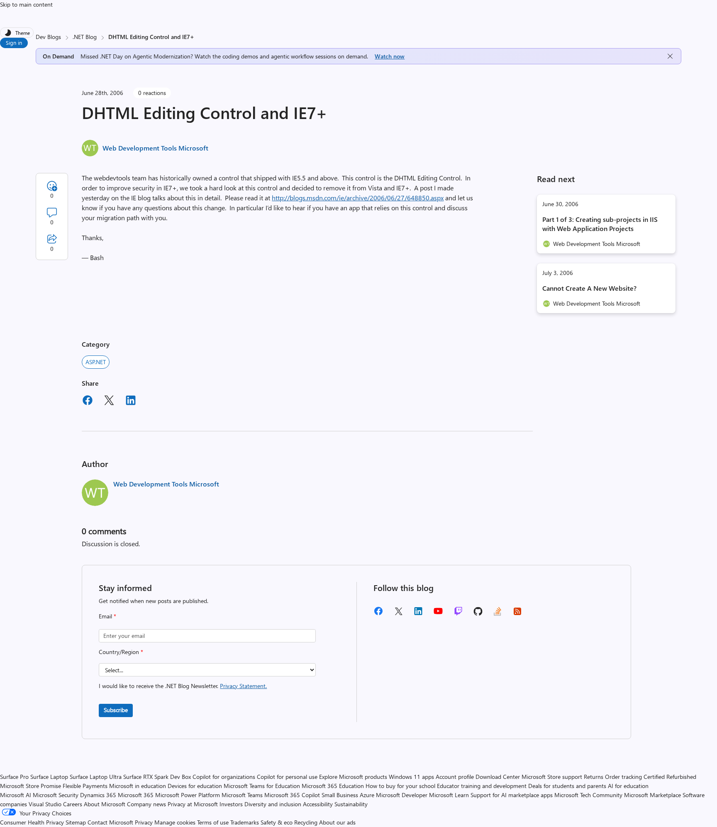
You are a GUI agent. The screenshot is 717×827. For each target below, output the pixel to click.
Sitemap (76, 822)
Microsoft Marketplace (652, 795)
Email (107, 616)
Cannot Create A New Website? (589, 288)
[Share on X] (109, 401)
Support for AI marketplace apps (512, 795)
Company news (146, 804)
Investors (231, 804)
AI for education (628, 786)
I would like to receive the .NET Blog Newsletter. (183, 686)
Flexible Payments (85, 786)
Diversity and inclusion (272, 804)
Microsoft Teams (242, 795)
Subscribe (116, 710)
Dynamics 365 (98, 795)
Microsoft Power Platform (187, 795)
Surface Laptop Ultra (96, 777)
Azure (367, 795)
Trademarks (244, 822)
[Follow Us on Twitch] (458, 614)
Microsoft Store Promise (30, 786)
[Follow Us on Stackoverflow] (497, 614)
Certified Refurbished (670, 777)
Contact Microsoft (110, 822)
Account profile (455, 777)
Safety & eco (277, 822)
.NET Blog (85, 37)
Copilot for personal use (287, 777)
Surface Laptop (49, 777)
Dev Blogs (48, 37)
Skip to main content (26, 4)
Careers (72, 804)
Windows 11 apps (411, 777)
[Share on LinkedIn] (131, 401)
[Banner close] (670, 56)
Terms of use (213, 822)
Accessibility (318, 804)
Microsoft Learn (449, 795)
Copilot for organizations (224, 777)
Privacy (144, 822)
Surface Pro (14, 777)
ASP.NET (95, 362)
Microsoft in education (137, 786)
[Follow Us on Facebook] (378, 614)
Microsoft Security (55, 795)
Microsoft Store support (552, 777)
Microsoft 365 (136, 795)
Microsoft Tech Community (588, 795)
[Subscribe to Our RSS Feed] (517, 614)
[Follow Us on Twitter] (398, 614)
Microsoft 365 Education (333, 786)
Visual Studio (45, 804)
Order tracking (623, 777)
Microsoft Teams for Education (262, 786)
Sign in (14, 42)
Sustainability (351, 804)
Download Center (498, 777)
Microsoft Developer (401, 795)
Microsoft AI (15, 795)
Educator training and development (482, 786)
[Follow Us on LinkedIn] (418, 614)
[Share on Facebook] (87, 401)
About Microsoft (104, 804)
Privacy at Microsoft (193, 804)
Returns (593, 777)
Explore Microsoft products (353, 777)
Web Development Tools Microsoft (155, 148)
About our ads (337, 822)
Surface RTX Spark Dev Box (157, 777)
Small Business (340, 795)
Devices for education (195, 786)
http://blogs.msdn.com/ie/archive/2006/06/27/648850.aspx (358, 197)
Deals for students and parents (567, 786)
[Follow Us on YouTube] (438, 614)
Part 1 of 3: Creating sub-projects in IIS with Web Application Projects (600, 224)
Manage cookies (174, 822)
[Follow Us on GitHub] (478, 614)
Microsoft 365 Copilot (292, 795)
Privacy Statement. (243, 686)
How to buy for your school (400, 786)
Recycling (305, 822)
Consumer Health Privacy (32, 822)
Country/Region (121, 652)
